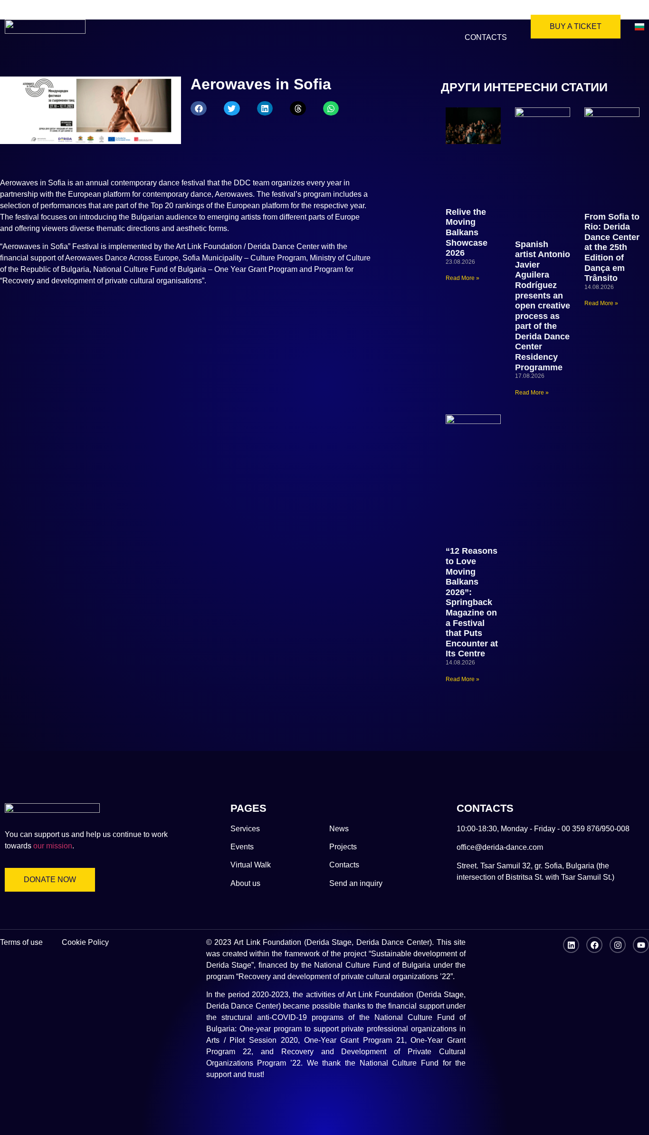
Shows (429, 15)
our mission (52, 846)
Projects (375, 15)
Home (148, 15)
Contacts (486, 37)
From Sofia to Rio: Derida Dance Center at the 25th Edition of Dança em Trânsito (611, 247)
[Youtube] (641, 945)
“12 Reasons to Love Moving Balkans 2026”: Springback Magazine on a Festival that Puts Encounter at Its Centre (472, 602)
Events (242, 847)
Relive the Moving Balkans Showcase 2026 (466, 232)
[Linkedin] (571, 945)
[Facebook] (594, 945)
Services (482, 15)
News (323, 15)
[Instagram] (618, 945)
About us (199, 15)
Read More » (462, 278)
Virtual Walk (265, 15)
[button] (199, 108)
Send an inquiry (355, 883)
